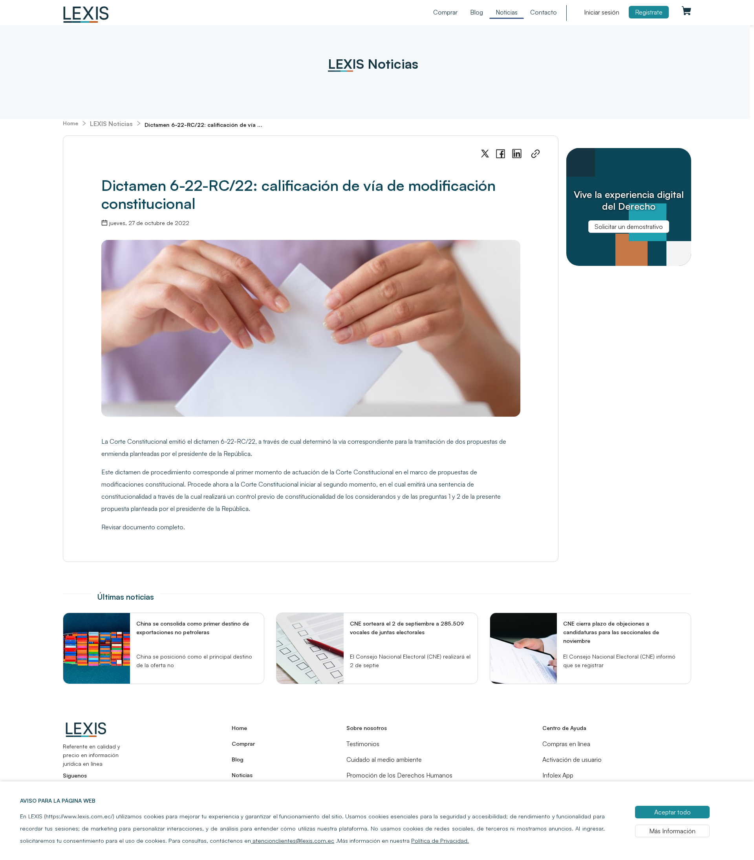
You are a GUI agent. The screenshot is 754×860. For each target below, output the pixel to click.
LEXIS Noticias (111, 124)
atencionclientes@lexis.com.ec (292, 840)
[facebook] (500, 154)
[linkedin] (517, 153)
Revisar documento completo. (143, 527)
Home (70, 123)
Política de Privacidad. (440, 840)
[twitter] (485, 153)
